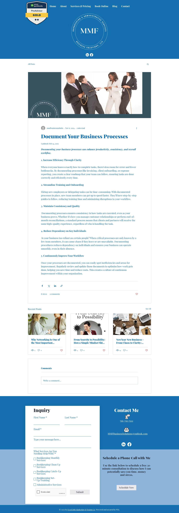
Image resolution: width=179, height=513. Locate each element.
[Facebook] (91, 54)
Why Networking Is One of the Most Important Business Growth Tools (45, 341)
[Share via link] (61, 286)
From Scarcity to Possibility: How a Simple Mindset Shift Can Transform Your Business (89, 341)
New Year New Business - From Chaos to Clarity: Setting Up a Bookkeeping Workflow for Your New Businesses (130, 341)
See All (148, 308)
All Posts (31, 64)
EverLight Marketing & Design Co (81, 509)
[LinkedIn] (87, 54)
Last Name (70, 417)
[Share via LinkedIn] (55, 286)
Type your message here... (47, 439)
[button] (148, 64)
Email (37, 429)
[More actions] (136, 128)
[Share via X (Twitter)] (48, 286)
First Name (39, 417)
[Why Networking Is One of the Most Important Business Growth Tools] (47, 324)
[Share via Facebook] (42, 286)
